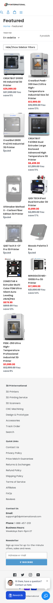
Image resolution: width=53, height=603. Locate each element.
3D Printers (12, 391)
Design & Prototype (17, 414)
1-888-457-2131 (22, 523)
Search (10, 432)
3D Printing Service (17, 397)
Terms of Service (15, 482)
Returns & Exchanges (18, 464)
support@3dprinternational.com (23, 516)
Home (6, 26)
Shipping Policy (14, 476)
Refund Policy (13, 470)
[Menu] (21, 12)
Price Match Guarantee (19, 458)
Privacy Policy (14, 453)
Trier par (7, 33)
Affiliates (11, 487)
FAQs (9, 493)
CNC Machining (14, 409)
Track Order (13, 426)
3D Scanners (13, 403)
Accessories (13, 420)
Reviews (10, 499)
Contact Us (12, 447)
